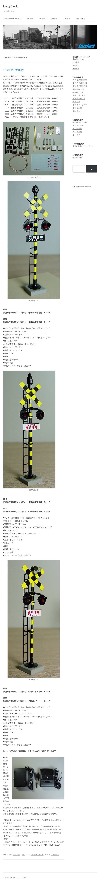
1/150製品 (66, 19)
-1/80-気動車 (77, 108)
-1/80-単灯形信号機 (80, 86)
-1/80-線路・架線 (79, 96)
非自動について (78, 59)
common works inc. (85, 186)
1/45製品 (54, 19)
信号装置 (76, 62)
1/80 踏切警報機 (13, 70)
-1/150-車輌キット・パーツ (83, 146)
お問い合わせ (80, 19)
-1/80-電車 (76, 111)
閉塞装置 (76, 65)
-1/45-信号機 (77, 157)
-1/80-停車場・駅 (79, 99)
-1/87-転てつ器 (78, 126)
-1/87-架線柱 (77, 132)
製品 (23, 855)
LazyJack (10, 6)
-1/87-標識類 (77, 129)
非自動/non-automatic (12, 19)
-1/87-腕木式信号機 (80, 122)
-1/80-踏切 (16, 855)
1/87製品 (42, 19)
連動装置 (76, 69)
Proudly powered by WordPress (14, 877)
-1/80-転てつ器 (78, 92)
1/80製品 (30, 19)
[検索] (91, 169)
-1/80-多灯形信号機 (80, 83)
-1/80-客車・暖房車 (80, 105)
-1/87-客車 (76, 135)
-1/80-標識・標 (78, 89)
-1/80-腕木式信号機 (80, 80)
